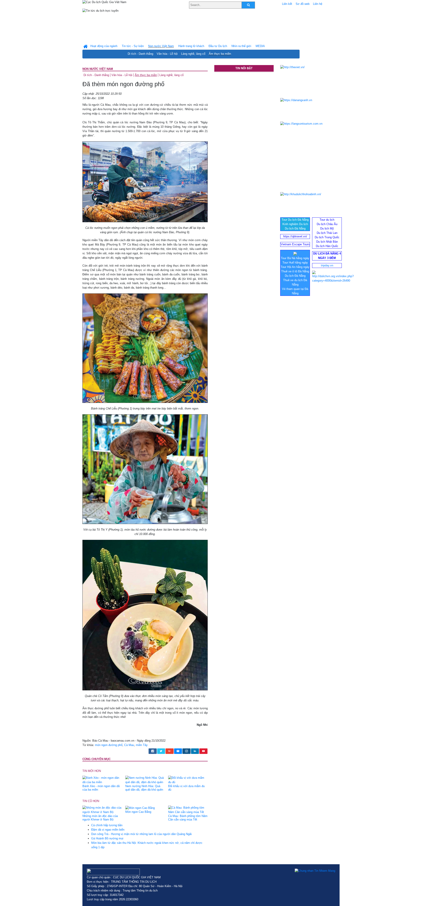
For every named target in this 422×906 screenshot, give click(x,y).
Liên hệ (317, 3)
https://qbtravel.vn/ (295, 236)
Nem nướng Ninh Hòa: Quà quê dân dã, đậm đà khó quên (144, 787)
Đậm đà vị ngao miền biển (107, 829)
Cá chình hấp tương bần (106, 825)
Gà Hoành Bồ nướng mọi (107, 838)
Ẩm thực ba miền (220, 53)
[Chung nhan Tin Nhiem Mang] (315, 871)
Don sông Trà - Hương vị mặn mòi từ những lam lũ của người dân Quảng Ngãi (141, 834)
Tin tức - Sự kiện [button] (133, 46)
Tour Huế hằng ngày (295, 262)
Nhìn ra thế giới (241, 46)
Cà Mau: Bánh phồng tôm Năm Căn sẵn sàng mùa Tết (187, 817)
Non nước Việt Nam (97, 69)
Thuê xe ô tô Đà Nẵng (295, 271)
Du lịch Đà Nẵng (295, 228)
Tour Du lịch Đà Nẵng (295, 219)
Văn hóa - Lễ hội (167, 53)
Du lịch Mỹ (327, 228)
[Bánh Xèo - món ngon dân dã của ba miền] (102, 779)
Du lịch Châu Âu (327, 224)
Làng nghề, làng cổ (193, 53)
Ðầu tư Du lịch (218, 46)
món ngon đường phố (108, 745)
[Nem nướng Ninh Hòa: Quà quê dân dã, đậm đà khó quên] (145, 779)
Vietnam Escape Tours (295, 244)
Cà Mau (129, 745)
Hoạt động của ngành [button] (103, 46)
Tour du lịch (327, 219)
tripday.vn (327, 265)
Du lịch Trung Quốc (327, 237)
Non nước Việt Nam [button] (161, 46)
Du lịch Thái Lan (327, 233)
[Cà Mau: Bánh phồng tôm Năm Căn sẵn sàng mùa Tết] (188, 809)
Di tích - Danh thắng (140, 53)
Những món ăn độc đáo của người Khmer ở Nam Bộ (100, 817)
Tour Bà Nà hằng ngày (295, 258)
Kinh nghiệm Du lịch (295, 224)
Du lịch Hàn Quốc (327, 246)
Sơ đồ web (302, 3)
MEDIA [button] (260, 46)
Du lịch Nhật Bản (327, 241)
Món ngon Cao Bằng (138, 811)
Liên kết (287, 3)
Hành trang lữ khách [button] (191, 46)
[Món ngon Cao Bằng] (140, 807)
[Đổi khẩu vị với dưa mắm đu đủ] (188, 779)
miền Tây (142, 745)
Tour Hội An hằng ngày (295, 267)
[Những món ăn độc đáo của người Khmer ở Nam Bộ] (102, 809)
